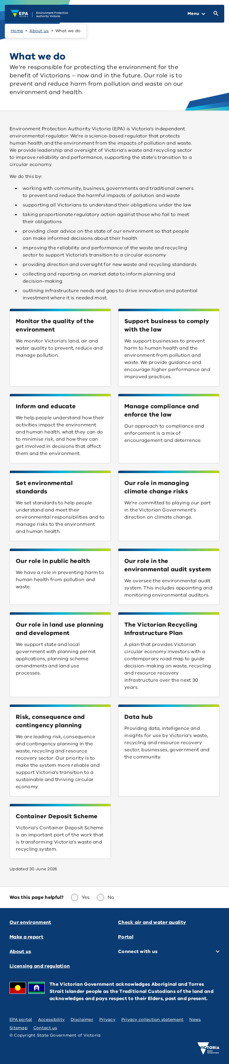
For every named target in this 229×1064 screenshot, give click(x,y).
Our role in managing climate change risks (156, 487)
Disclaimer (82, 1019)
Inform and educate (46, 406)
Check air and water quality (152, 922)
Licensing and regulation (40, 966)
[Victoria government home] (208, 1048)
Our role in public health (53, 561)
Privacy (107, 1019)
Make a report (26, 937)
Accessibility (51, 1019)
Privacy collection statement (152, 1019)
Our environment (30, 922)
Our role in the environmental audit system (167, 565)
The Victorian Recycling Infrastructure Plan (160, 629)
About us (39, 31)
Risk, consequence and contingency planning (50, 721)
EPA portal (21, 1019)
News (195, 1019)
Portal (125, 937)
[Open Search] (214, 14)
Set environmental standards (44, 487)
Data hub (138, 717)
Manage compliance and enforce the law (161, 410)
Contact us (45, 1028)
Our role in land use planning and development (59, 629)
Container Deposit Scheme (57, 816)
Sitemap (18, 1028)
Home (17, 31)
